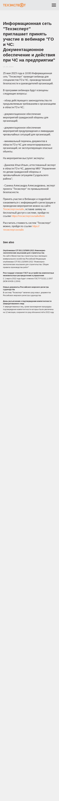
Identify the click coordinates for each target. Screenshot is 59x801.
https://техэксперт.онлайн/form (28, 216)
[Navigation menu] (54, 5)
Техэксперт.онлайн (13, 209)
